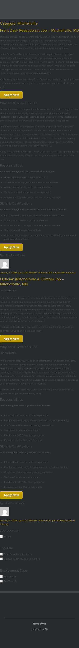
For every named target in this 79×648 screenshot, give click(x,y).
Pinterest (50, 637)
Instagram (58, 637)
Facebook (21, 637)
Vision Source (40, 8)
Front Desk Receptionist (62, 272)
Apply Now (11, 95)
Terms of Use (39, 623)
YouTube (28, 637)
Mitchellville (44, 272)
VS (39, 603)
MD (35, 272)
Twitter (36, 637)
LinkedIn (43, 637)
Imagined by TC (39, 629)
